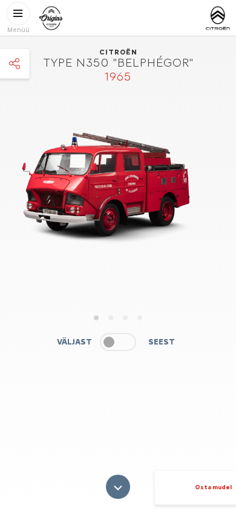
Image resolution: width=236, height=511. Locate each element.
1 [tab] (96, 317)
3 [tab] (125, 317)
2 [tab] (110, 317)
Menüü (18, 30)
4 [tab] (139, 317)
